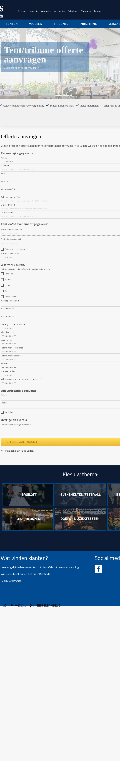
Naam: (4, 165)
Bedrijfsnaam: (7, 212)
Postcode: (5, 181)
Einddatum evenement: (11, 239)
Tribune (8, 285)
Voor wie (34, 11)
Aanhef (4, 158)
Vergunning (59, 11)
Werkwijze (46, 11)
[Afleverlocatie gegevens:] (18, 387)
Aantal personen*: (9, 300)
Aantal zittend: (7, 316)
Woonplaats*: (7, 189)
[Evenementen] (80, 505)
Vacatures (86, 11)
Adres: (4, 173)
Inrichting (9, 412)
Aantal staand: (7, 308)
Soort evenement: (9, 253)
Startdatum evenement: (11, 229)
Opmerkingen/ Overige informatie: (16, 424)
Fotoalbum (73, 11)
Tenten (12, 24)
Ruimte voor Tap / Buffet (12, 347)
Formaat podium (8, 371)
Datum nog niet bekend (15, 249)
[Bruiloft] (28, 505)
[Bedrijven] (28, 530)
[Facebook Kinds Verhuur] (98, 572)
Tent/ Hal (9, 273)
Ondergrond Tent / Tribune (13, 324)
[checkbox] (2, 249)
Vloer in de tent (8, 332)
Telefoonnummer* (9, 197)
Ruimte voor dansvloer (11, 355)
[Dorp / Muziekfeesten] (80, 530)
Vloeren (35, 24)
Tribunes (61, 24)
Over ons (22, 11)
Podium (8, 279)
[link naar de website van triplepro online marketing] (14, 606)
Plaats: (4, 402)
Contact (97, 11)
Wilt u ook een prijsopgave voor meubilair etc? (21, 379)
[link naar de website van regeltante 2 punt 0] (45, 606)
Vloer (7, 291)
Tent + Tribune (11, 296)
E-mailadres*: (7, 205)
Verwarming (6, 340)
